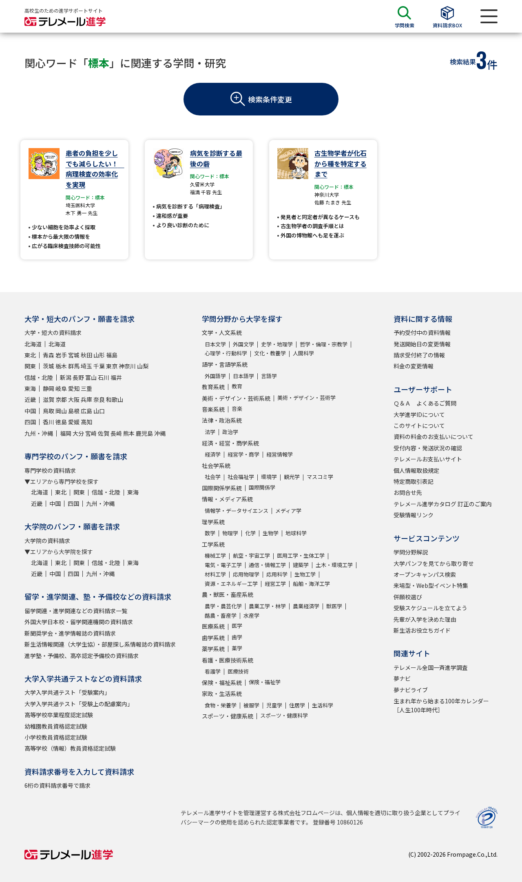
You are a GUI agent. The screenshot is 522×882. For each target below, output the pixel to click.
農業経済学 (306, 606)
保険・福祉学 (265, 682)
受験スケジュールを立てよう (430, 608)
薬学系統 (213, 649)
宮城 (74, 355)
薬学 (237, 648)
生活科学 (322, 705)
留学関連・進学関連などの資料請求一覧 (75, 611)
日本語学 (243, 376)
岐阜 (61, 388)
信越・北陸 (38, 377)
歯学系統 (213, 638)
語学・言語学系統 (225, 364)
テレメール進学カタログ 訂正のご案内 (443, 504)
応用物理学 (246, 574)
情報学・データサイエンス (236, 510)
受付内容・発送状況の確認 (428, 448)
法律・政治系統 (222, 420)
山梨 (142, 366)
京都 (61, 399)
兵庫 (86, 399)
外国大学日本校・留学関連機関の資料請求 (78, 622)
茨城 (48, 366)
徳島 (61, 422)
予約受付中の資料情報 (422, 332)
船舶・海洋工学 (311, 583)
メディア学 (288, 510)
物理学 (230, 533)
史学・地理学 (277, 344)
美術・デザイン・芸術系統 (236, 398)
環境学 (269, 477)
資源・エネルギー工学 (231, 583)
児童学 (274, 705)
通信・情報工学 (267, 565)
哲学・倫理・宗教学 (323, 344)
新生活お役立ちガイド (422, 630)
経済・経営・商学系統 (230, 443)
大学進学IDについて (419, 414)
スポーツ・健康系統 (227, 716)
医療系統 (213, 626)
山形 (99, 355)
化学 (250, 533)
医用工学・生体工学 (301, 555)
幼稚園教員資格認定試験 (55, 726)
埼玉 (86, 366)
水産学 (251, 615)
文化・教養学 (270, 353)
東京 (111, 366)
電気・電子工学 (223, 565)
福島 (111, 355)
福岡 (65, 433)
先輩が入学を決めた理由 (425, 619)
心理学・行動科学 (226, 353)
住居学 (297, 705)
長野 (78, 377)
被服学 (251, 705)
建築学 (301, 565)
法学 (210, 432)
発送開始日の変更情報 (422, 344)
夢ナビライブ (411, 690)
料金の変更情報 (414, 366)
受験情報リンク (414, 515)
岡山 (61, 411)
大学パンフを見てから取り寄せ (434, 563)
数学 (210, 533)
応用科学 (277, 574)
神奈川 (127, 366)
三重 (86, 388)
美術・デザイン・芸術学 (306, 397)
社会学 (213, 477)
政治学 (230, 432)
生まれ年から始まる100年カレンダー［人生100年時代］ (441, 705)
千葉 (99, 366)
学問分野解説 (411, 552)
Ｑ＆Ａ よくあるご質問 (425, 403)
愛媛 (74, 422)
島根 (74, 411)
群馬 (74, 366)
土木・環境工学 (334, 565)
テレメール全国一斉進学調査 (431, 667)
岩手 (61, 355)
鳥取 (48, 411)
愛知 (74, 388)
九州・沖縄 (38, 433)
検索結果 (463, 61)
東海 (30, 388)
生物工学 (305, 574)
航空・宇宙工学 (251, 555)
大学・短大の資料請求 (53, 332)
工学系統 (213, 544)
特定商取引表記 (414, 481)
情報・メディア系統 (227, 499)
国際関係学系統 (222, 488)
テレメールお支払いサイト (428, 459)
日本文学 (215, 344)
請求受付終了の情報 (419, 355)
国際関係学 (262, 487)
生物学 (271, 533)
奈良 (99, 399)
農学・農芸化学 (223, 606)
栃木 (61, 366)
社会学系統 (216, 465)
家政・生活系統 (222, 693)
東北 (30, 355)
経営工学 (275, 583)
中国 (30, 411)
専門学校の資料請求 (50, 470)
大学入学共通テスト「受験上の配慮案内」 (78, 704)
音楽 (237, 408)
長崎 (116, 433)
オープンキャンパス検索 (425, 574)
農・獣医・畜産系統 (227, 594)
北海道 (33, 344)
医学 (237, 625)
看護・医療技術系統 (227, 660)
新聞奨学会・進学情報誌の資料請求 (70, 633)
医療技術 (238, 671)
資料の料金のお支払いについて (433, 436)
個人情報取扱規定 (416, 470)
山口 (99, 411)
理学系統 (213, 522)
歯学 (237, 637)
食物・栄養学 (221, 705)
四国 (30, 422)
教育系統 (213, 387)
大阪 (74, 399)
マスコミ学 (320, 477)
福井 (116, 377)
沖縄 (160, 433)
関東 (30, 366)
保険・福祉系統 (222, 682)
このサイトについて (419, 425)
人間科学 (303, 353)
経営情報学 (279, 454)
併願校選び (408, 597)
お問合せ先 (408, 492)
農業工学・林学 (267, 606)
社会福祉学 (241, 477)
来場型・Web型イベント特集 (431, 585)
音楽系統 (213, 409)
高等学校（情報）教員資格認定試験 (70, 748)
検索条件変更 (270, 99)
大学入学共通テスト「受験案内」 (67, 692)
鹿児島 (144, 433)
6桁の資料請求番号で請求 (57, 785)
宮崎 (91, 433)
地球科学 (296, 533)
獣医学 (334, 606)
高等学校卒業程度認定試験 (58, 715)
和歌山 (114, 399)
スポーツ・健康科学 (284, 715)
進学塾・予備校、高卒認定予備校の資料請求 (81, 656)
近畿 (30, 399)
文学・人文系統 (222, 332)
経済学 (213, 454)
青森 (48, 355)
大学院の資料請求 (47, 540)
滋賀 (48, 399)
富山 (91, 377)
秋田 (86, 355)
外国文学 (243, 344)
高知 (86, 422)
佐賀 (103, 433)
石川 (103, 377)
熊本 (129, 433)
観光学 (292, 477)
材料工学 (215, 574)
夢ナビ (402, 678)
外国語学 (215, 376)
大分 (78, 433)
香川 (48, 422)
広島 (86, 411)
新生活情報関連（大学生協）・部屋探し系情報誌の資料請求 (100, 644)
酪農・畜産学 (221, 615)
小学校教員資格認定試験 (55, 737)
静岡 (48, 388)
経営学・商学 (243, 454)
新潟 (65, 377)
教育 (237, 386)
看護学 (213, 671)
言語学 (269, 376)
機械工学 (215, 555)
